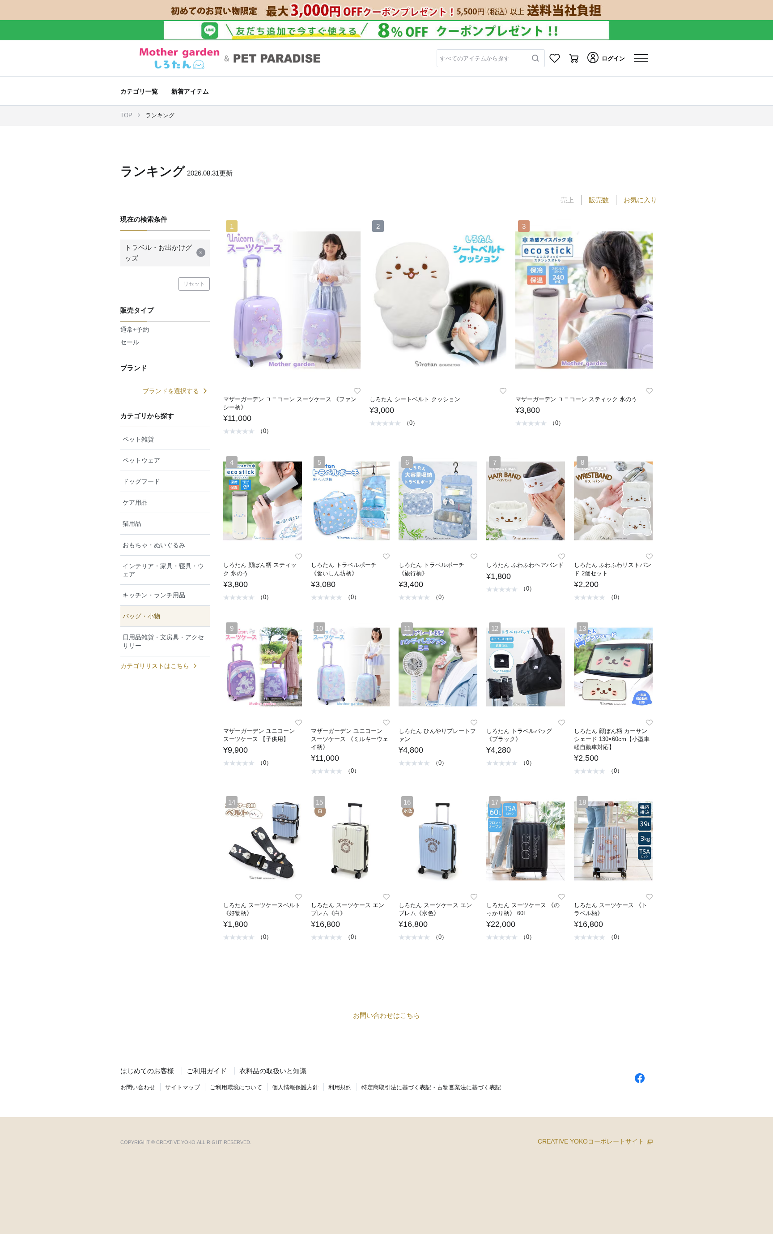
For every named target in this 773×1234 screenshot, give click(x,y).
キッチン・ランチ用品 (154, 595)
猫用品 (132, 523)
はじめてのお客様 (147, 1071)
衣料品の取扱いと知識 (272, 1071)
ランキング (159, 115)
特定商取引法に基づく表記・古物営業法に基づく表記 (431, 1087)
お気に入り (640, 200)
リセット (194, 284)
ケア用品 (135, 502)
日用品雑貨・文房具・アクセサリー (163, 641)
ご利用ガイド (207, 1071)
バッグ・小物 (141, 616)
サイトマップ (182, 1087)
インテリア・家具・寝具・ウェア (163, 570)
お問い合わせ (137, 1087)
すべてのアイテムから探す (475, 58)
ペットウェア (141, 460)
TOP (126, 115)
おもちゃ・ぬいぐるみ (154, 544)
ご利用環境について (236, 1087)
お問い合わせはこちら (386, 1015)
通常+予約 (134, 329)
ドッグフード (141, 481)
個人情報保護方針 (295, 1087)
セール (129, 342)
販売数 (599, 200)
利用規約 (340, 1087)
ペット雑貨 (138, 439)
